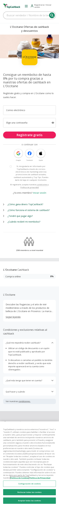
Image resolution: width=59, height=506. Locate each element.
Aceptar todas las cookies (29, 500)
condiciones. (25, 401)
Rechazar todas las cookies (29, 492)
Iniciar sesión (39, 192)
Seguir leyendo (13, 316)
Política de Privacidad (39, 478)
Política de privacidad (29, 187)
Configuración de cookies (29, 483)
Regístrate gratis (29, 135)
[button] (26, 6)
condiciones (42, 184)
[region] (29, 463)
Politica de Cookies (19, 478)
